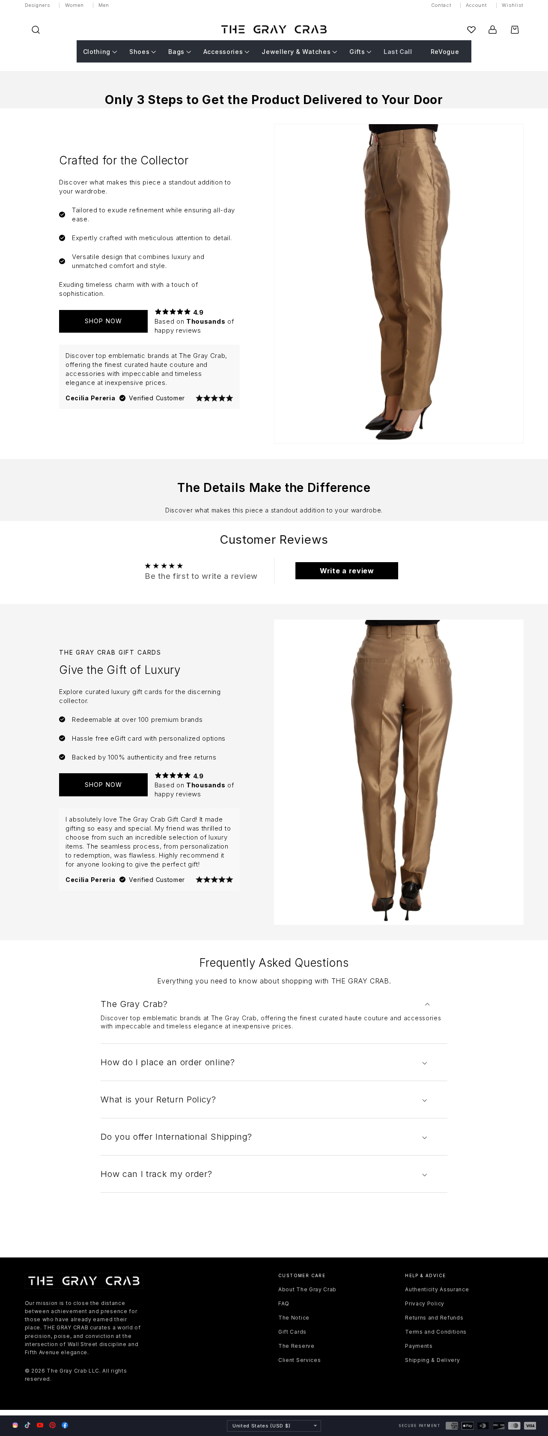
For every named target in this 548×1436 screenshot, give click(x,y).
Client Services (299, 1360)
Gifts (357, 51)
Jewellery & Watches (296, 51)
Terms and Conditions (436, 1332)
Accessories (223, 51)
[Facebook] (65, 1425)
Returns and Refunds (434, 1317)
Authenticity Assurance (437, 1289)
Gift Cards (292, 1332)
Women (74, 5)
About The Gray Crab (307, 1289)
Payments (419, 1346)
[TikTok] (27, 1425)
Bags (176, 51)
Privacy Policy (424, 1303)
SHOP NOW (103, 321)
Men (103, 5)
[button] (36, 30)
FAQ (283, 1303)
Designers (38, 5)
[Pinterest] (52, 1425)
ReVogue (445, 51)
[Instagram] (15, 1425)
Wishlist (513, 5)
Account (476, 5)
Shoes (139, 51)
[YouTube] (40, 1425)
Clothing (97, 51)
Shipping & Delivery (432, 1360)
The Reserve (296, 1346)
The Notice (294, 1317)
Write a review (347, 570)
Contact (441, 5)
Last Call (398, 51)
